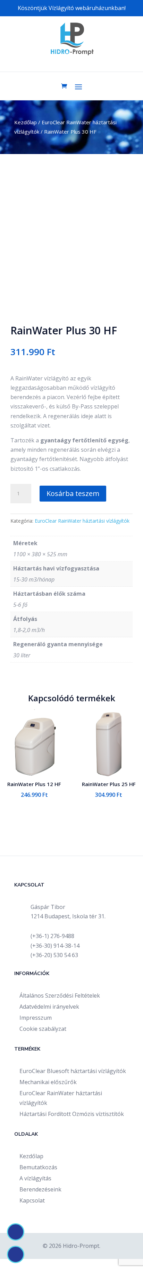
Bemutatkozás (38, 1167)
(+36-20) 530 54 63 (54, 955)
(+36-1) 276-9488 (52, 936)
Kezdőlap (25, 122)
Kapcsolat (32, 1200)
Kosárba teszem (73, 493)
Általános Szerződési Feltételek (59, 995)
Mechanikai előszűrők (48, 1082)
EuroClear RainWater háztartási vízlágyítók (82, 520)
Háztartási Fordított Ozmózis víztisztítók (71, 1114)
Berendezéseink (40, 1189)
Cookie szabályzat (42, 1029)
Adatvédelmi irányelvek (49, 1006)
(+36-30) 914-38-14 (55, 945)
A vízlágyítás (35, 1178)
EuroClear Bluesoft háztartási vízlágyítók (72, 1071)
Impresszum (35, 1017)
